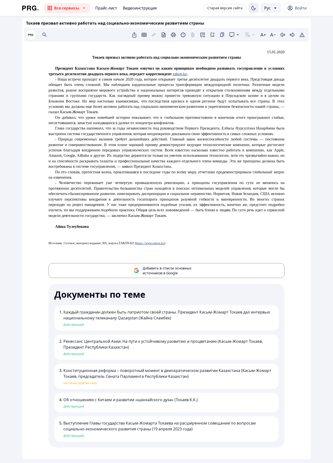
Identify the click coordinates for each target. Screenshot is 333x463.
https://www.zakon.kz (150, 243)
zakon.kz (180, 74)
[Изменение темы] (253, 8)
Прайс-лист (106, 8)
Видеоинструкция (140, 8)
